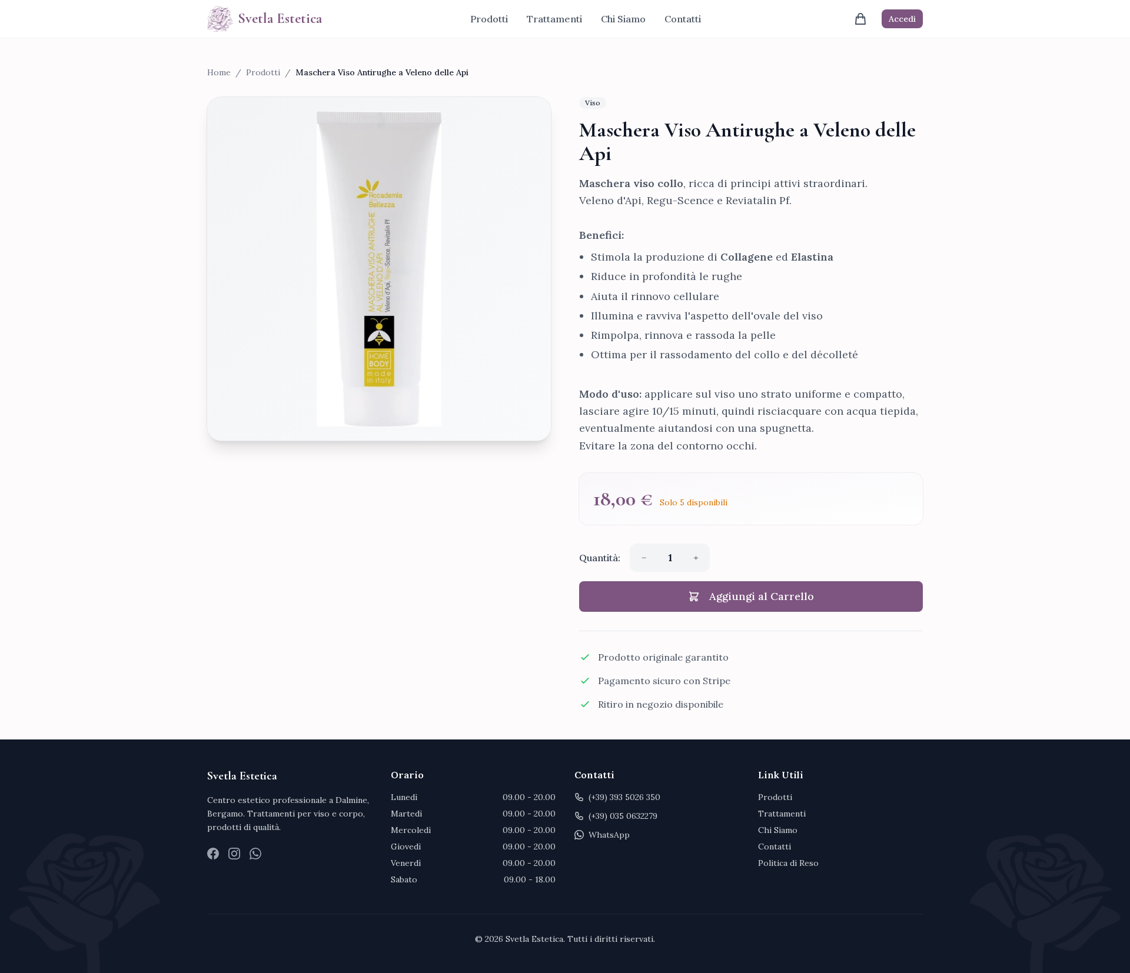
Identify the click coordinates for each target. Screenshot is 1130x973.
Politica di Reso (788, 863)
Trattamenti (554, 19)
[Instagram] (234, 853)
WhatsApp (609, 834)
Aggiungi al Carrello (761, 596)
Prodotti (489, 19)
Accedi (902, 19)
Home (219, 72)
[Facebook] (213, 853)
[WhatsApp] (255, 853)
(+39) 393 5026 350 (624, 797)
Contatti (682, 19)
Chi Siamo (623, 19)
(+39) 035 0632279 (623, 816)
